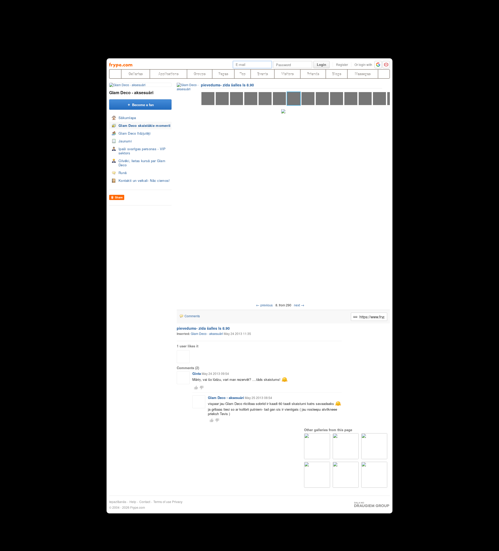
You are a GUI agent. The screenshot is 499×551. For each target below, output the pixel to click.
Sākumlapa (127, 117)
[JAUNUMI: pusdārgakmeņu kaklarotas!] (317, 475)
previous (264, 305)
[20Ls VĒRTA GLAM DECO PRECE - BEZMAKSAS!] (374, 446)
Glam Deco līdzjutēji (134, 133)
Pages (223, 74)
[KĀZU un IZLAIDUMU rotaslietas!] (374, 475)
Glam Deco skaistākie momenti (144, 125)
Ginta (196, 373)
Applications (168, 74)
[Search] (384, 74)
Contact (144, 502)
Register (342, 64)
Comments (192, 316)
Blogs (336, 74)
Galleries (135, 74)
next (299, 305)
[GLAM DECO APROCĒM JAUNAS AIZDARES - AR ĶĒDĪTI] (317, 446)
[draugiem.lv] (115, 74)
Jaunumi (125, 141)
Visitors (287, 74)
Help (132, 502)
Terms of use (162, 502)
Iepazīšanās (117, 502)
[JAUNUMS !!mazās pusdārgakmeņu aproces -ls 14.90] (346, 446)
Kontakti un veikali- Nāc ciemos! (144, 180)
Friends (313, 74)
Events (262, 74)
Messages (363, 74)
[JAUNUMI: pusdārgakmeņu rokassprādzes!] (346, 475)
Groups (200, 74)
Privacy (177, 502)
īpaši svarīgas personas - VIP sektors (142, 150)
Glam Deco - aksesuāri (131, 92)
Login (321, 64)
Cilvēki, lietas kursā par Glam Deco (142, 162)
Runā (123, 172)
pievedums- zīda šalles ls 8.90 (227, 84)
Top (243, 74)
